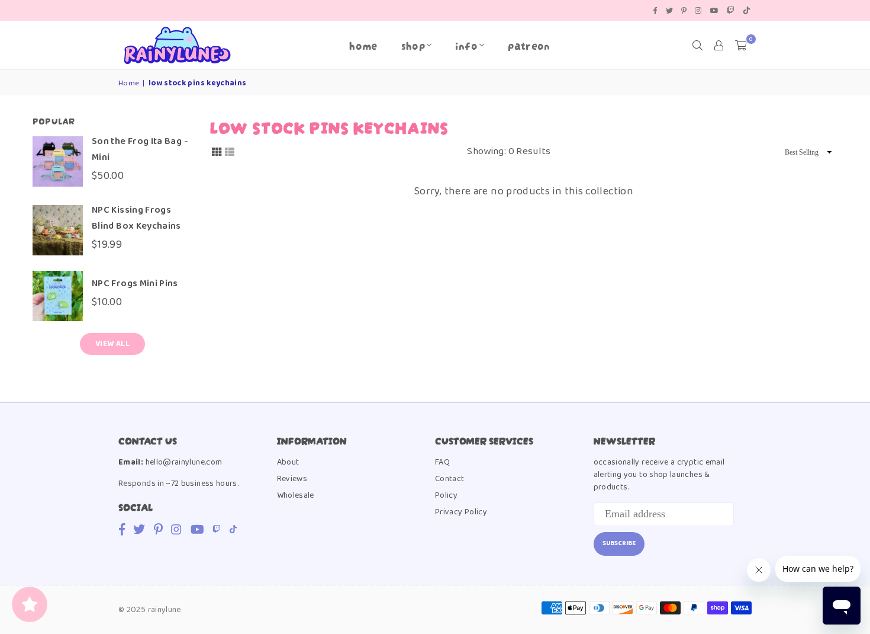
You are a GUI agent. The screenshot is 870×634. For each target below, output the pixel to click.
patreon (529, 44)
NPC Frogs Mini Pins (135, 283)
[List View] (229, 151)
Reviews (292, 478)
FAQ (442, 462)
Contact (450, 478)
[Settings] (719, 45)
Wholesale (295, 495)
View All (112, 344)
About (288, 462)
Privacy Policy (461, 511)
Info (466, 44)
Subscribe (619, 543)
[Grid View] (216, 151)
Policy (446, 495)
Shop (413, 44)
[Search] (697, 45)
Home (363, 44)
